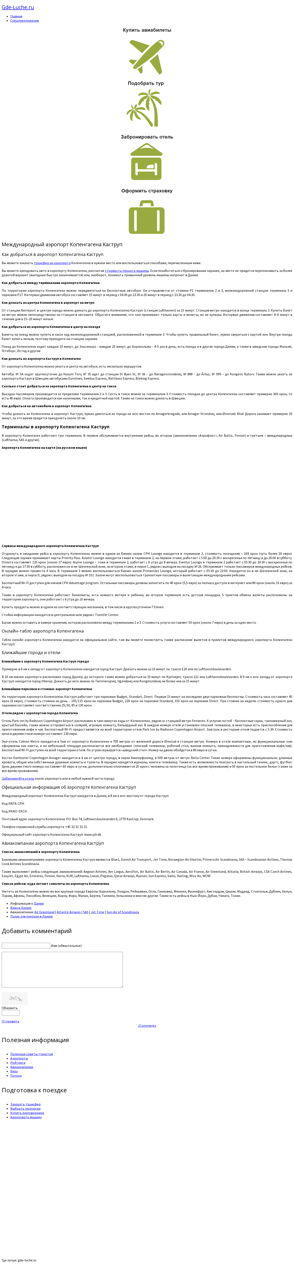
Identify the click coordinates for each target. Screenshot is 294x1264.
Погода (16, 1075)
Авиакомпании (21, 1067)
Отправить (10, 1021)
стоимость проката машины (127, 270)
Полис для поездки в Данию (31, 916)
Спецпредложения (24, 20)
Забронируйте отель (18, 778)
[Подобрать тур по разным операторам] (147, 127)
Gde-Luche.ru (18, 7)
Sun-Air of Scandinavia (123, 912)
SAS (85, 912)
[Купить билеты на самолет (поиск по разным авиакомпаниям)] (147, 51)
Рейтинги (17, 1062)
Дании (39, 903)
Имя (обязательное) (66, 945)
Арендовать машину (26, 1117)
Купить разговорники (27, 1113)
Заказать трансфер (25, 1104)
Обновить (10, 1008)
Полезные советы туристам (31, 1054)
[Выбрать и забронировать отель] (147, 181)
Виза (14, 1071)
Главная (16, 16)
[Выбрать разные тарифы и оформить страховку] (147, 235)
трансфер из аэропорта (52, 263)
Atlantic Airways (69, 912)
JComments (147, 1025)
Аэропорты (19, 1058)
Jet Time (97, 912)
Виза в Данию (20, 908)
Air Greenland (44, 912)
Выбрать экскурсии (25, 1108)
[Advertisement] (131, 1153)
